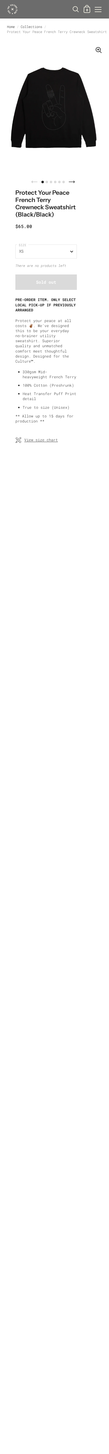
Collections (31, 26)
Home (11, 26)
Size (23, 245)
